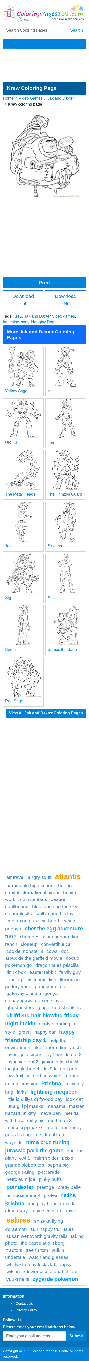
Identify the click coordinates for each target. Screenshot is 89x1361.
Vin (51, 391)
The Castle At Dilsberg (43, 1243)
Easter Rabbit (42, 972)
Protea (51, 1195)
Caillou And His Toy (55, 913)
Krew (17, 316)
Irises (12, 1054)
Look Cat (74, 1099)
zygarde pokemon (55, 1279)
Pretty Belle (69, 1187)
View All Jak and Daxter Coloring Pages (46, 713)
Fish (52, 979)
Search (76, 30)
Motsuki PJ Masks (24, 1127)
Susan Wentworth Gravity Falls (36, 1236)
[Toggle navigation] (10, 44)
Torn (51, 442)
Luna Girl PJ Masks (24, 1106)
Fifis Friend (35, 979)
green (25, 1032)
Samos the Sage (62, 649)
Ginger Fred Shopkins (59, 1007)
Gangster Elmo (50, 986)
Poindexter (20, 1187)
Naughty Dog (42, 322)
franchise (11, 322)
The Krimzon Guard (65, 494)
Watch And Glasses (48, 1257)
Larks (22, 1092)
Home (8, 98)
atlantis (68, 876)
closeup (29, 944)
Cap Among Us (21, 920)
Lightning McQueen (54, 1092)
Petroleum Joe (20, 1179)
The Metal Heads (20, 494)
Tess (9, 546)
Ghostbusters (20, 1007)
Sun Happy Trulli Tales (52, 1229)
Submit (76, 1336)
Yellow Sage (16, 391)
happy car (45, 1032)
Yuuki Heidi (17, 1279)
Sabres (18, 1220)
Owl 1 (24, 1157)
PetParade (49, 1172)
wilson (13, 1271)
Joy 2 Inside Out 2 (64, 1054)
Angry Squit (39, 877)
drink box (16, 972)
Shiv (52, 598)
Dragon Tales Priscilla (57, 965)
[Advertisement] (44, 65)
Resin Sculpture (47, 1210)
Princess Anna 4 (23, 1195)
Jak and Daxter (60, 98)
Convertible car (56, 944)
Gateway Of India (23, 993)
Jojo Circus (31, 1054)
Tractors (14, 1250)
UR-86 (11, 442)
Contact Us (24, 1303)
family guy (70, 972)
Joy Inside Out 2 (22, 1061)
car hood (49, 920)
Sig (8, 598)
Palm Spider (46, 1157)
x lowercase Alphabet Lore (50, 1271)
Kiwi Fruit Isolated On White (33, 1075)
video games (63, 316)
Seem (10, 649)
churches (30, 936)
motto (53, 1127)
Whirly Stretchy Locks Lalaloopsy (39, 1264)
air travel (15, 877)
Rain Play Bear (42, 1203)
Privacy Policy (26, 1310)
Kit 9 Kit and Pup (60, 1068)
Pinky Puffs (50, 1179)
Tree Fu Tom (37, 1250)
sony (25, 322)
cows (52, 951)
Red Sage (14, 701)
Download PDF (23, 300)
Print (44, 282)
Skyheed (55, 546)
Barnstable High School (30, 885)
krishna (51, 1083)
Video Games (31, 98)
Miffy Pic (35, 1120)
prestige (45, 1187)
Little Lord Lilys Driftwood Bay (34, 1099)
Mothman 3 (60, 1120)
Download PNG (65, 300)
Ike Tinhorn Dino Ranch (58, 1047)
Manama (56, 1106)
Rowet (72, 1210)
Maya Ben (50, 1113)
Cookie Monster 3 (24, 951)
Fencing (14, 979)
